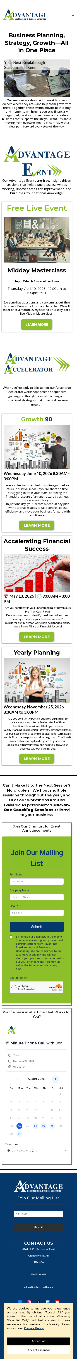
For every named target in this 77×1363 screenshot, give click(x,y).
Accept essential (38, 1350)
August (32, 1079)
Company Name (20, 890)
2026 (41, 1079)
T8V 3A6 (38, 1261)
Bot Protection (18, 977)
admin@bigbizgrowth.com (38, 1286)
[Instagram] (29, 1302)
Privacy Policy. (34, 1328)
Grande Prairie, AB (38, 1255)
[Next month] (55, 1079)
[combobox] (37, 1150)
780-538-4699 (38, 1274)
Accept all (38, 1341)
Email (14, 905)
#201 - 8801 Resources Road (38, 1249)
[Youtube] (57, 1302)
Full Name (16, 874)
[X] (38, 1302)
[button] (72, 15)
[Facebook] (20, 1302)
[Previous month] (18, 1079)
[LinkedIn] (47, 1302)
